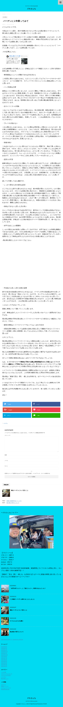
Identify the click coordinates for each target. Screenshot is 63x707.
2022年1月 (4, 653)
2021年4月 (4, 663)
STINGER (45, 703)
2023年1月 (4, 650)
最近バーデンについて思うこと (19, 490)
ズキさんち (31, 9)
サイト (6, 466)
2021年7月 (4, 658)
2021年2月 (4, 666)
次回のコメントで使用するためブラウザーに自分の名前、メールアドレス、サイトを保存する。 (28, 473)
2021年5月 (4, 661)
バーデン (6, 423)
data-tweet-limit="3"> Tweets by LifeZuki (12, 639)
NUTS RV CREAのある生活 (31, 701)
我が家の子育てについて (13, 502)
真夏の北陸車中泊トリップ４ (14, 501)
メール (6, 460)
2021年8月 (4, 656)
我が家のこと (5, 678)
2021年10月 (4, 655)
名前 (6, 455)
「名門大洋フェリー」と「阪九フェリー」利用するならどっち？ (28, 588)
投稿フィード (5, 686)
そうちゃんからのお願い (17, 621)
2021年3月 (4, 664)
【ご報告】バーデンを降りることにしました (22, 599)
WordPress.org (5, 689)
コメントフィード (6, 687)
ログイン (3, 684)
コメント (7, 435)
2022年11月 (4, 651)
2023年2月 (4, 648)
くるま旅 (3, 672)
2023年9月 (4, 647)
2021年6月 (4, 659)
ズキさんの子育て (6, 675)
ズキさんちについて (6, 673)
